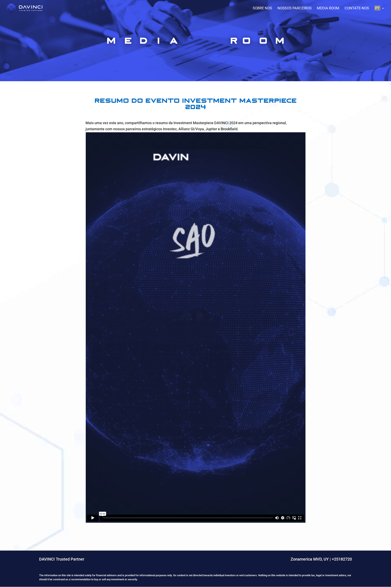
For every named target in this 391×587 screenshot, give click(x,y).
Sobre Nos (262, 8)
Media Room (328, 8)
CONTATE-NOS (357, 8)
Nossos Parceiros (294, 8)
